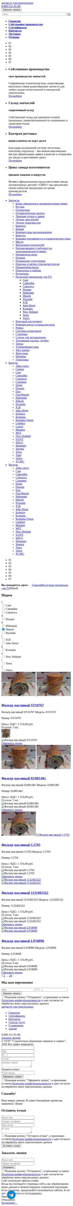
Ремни (19, 327)
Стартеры (21, 334)
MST (18, 432)
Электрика (22, 359)
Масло (19, 241)
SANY (20, 439)
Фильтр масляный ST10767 (17, 698)
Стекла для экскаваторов (31, 337)
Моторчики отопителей (30, 244)
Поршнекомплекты (27, 267)
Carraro (20, 369)
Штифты (21, 356)
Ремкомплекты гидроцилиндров (35, 324)
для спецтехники (17, 2)
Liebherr (20, 423)
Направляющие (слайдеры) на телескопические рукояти (34, 250)
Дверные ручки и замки (30, 216)
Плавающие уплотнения (30, 260)
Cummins (21, 381)
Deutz (19, 385)
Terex (26, 315)
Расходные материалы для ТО (34, 276)
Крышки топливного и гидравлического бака (43, 238)
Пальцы (20, 257)
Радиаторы (22, 273)
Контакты (14, 1019)
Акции (13, 1028)
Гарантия (14, 1012)
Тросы (19, 343)
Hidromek (28, 292)
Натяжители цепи (26, 254)
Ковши (20, 229)
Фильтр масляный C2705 (16, 837)
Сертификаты (17, 1015)
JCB (25, 302)
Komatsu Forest (24, 420)
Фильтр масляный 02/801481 (18, 771)
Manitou (20, 429)
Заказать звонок (11, 9)
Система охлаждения (28, 330)
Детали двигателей (27, 219)
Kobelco (20, 413)
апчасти (14, 200)
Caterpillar (28, 283)
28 (10, 975)
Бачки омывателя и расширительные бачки (42, 203)
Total (18, 455)
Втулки (20, 206)
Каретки (21, 225)
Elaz (18, 391)
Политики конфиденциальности (21, 1000)
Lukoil (19, 426)
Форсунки (22, 353)
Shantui (20, 448)
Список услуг (17, 1022)
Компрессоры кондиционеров (34, 232)
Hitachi (27, 295)
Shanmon (21, 445)
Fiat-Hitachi (22, 394)
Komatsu (28, 308)
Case (25, 280)
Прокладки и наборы (28, 270)
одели (13, 464)
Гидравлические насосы (30, 213)
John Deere (29, 305)
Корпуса (21, 235)
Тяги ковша (22, 350)
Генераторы (23, 209)
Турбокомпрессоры (27, 346)
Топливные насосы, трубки (32, 340)
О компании (16, 1025)
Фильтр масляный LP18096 (17, 933)
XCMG (20, 461)
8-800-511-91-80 (10, 6)
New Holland (30, 311)
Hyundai (27, 299)
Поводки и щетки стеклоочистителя (37, 264)
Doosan (27, 289)
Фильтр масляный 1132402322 (19, 886)
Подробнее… (9, 1202)
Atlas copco (22, 365)
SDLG (19, 442)
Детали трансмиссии (28, 222)
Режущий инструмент (29, 321)
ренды (13, 362)
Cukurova (28, 286)
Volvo (26, 318)
